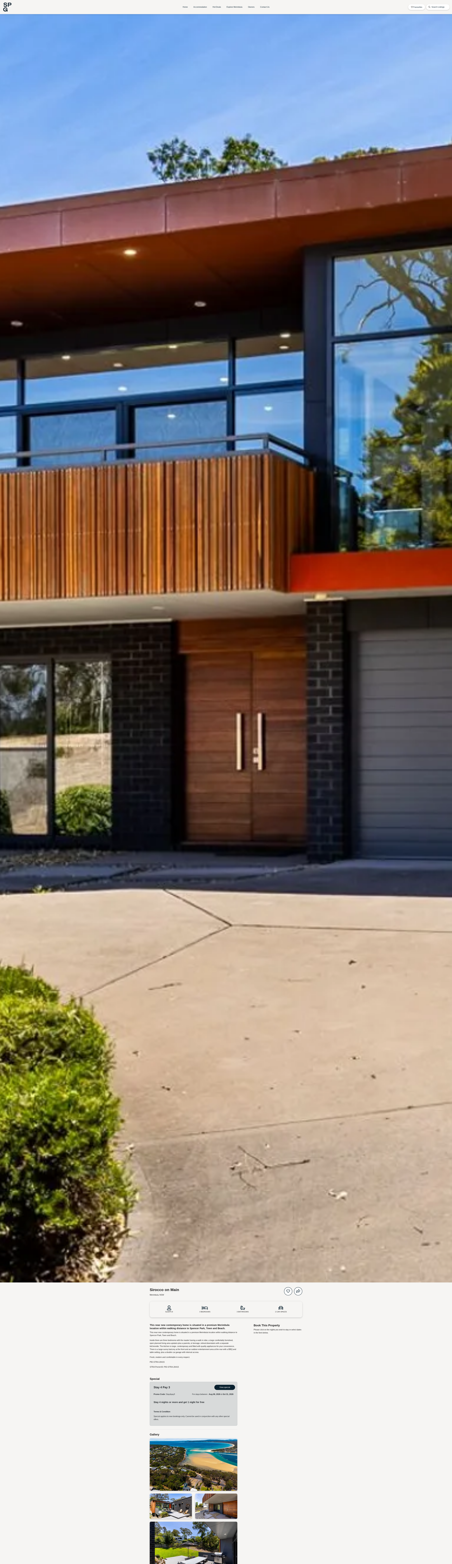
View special (224, 1387)
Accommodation (200, 7)
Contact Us (264, 7)
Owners (251, 7)
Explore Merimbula (234, 7)
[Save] (288, 1291)
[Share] (298, 1291)
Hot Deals (217, 7)
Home (185, 7)
